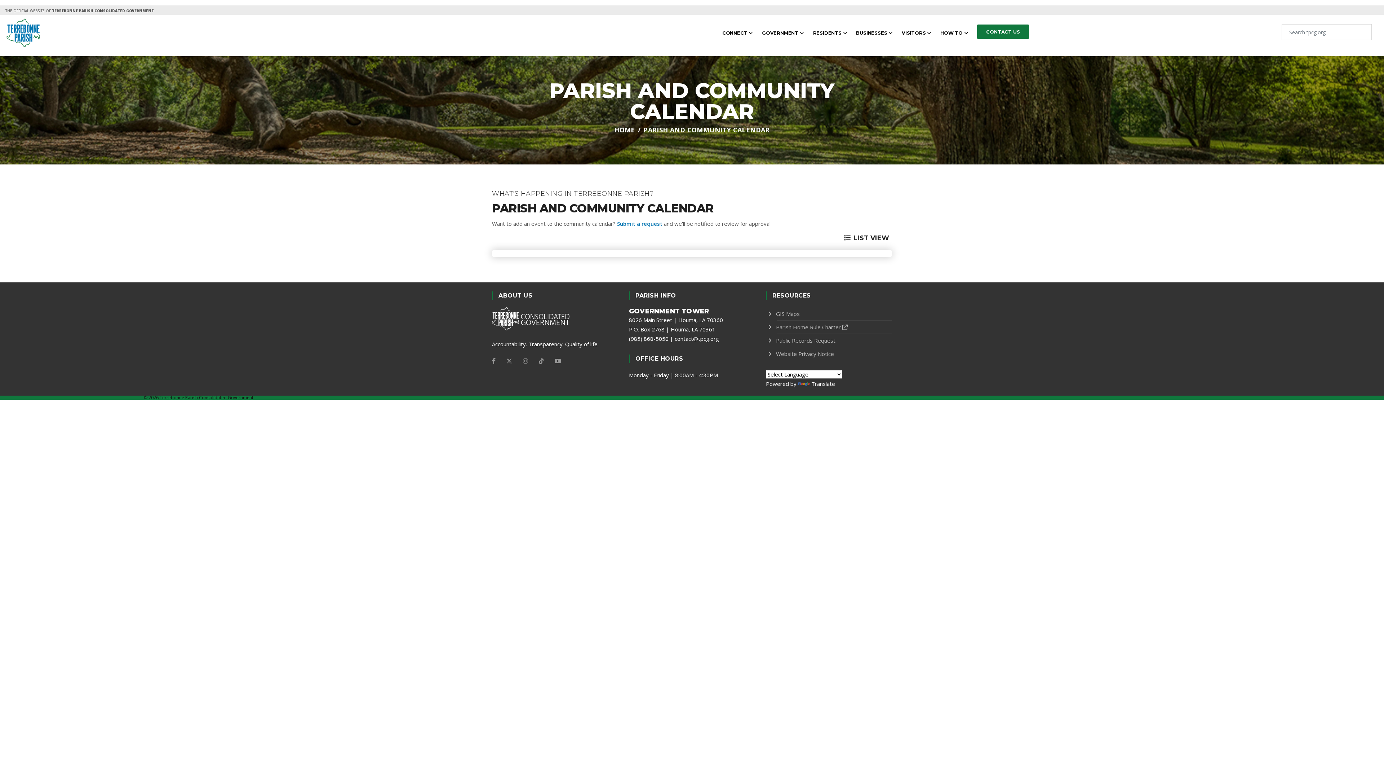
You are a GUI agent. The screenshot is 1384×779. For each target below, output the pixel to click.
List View (871, 238)
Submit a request (639, 223)
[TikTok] (541, 361)
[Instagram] (525, 361)
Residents (828, 33)
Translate (823, 383)
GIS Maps (788, 313)
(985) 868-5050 (649, 338)
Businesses (872, 33)
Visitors (914, 33)
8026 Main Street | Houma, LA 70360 (676, 320)
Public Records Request (805, 340)
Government (781, 33)
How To (952, 33)
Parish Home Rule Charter (808, 327)
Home (624, 130)
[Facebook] (493, 361)
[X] (509, 361)
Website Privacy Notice (805, 353)
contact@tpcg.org (697, 338)
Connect (735, 33)
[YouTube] (558, 361)
